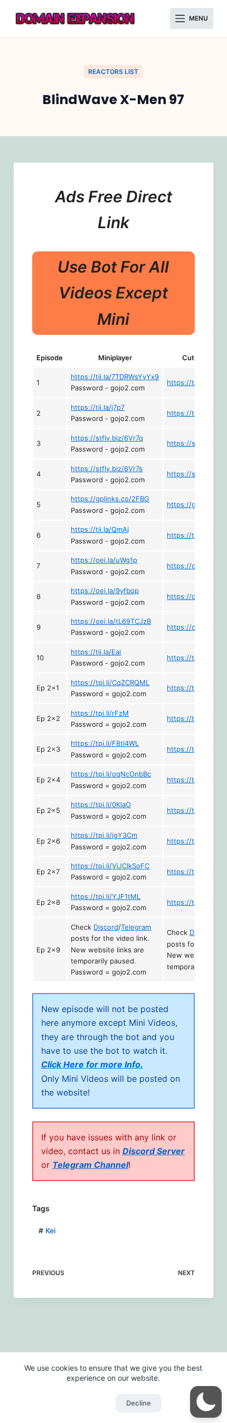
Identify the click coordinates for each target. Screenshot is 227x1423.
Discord (105, 927)
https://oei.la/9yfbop (105, 590)
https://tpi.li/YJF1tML (105, 896)
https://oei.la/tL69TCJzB (111, 621)
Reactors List (113, 72)
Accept (87, 1403)
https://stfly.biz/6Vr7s (107, 468)
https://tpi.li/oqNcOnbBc (111, 774)
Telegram (136, 927)
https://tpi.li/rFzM (100, 713)
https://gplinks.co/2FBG (110, 498)
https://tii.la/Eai (96, 652)
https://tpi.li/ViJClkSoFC (110, 866)
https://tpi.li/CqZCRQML (110, 682)
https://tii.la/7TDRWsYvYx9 (115, 376)
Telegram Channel (90, 1164)
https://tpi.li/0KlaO (101, 804)
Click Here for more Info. (92, 1064)
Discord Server (153, 1151)
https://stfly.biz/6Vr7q (107, 438)
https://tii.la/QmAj (100, 529)
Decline (138, 1403)
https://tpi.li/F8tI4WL (105, 743)
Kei (47, 1230)
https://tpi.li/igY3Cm (104, 835)
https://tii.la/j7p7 (98, 407)
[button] (206, 1402)
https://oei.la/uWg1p (104, 560)
